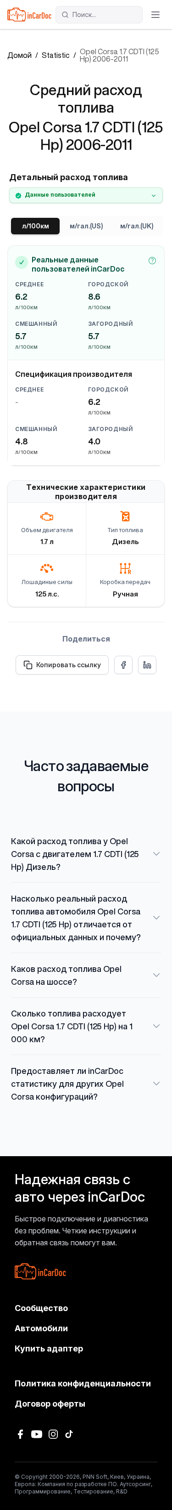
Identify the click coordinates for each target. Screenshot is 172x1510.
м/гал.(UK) (136, 226)
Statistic (56, 55)
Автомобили (41, 1328)
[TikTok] (69, 1434)
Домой (19, 55)
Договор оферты (50, 1403)
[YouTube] (36, 1434)
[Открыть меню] (155, 15)
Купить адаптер (49, 1348)
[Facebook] (20, 1434)
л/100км (35, 226)
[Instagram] (53, 1434)
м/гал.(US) (86, 226)
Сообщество (41, 1308)
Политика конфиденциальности (83, 1383)
